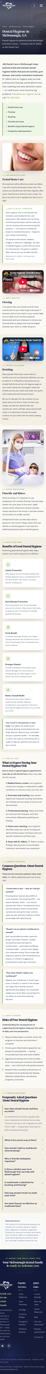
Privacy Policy (18, 1367)
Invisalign (22, 1310)
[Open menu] (41, 6)
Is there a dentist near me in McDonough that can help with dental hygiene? (19, 1172)
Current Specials (37, 1295)
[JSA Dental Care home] (8, 5)
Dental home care (15, 107)
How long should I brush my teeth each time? (21, 1194)
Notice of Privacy (6, 1367)
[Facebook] (2, 1345)
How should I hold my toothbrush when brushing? (21, 1149)
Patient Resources (38, 1310)
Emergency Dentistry (23, 1323)
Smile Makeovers (23, 1295)
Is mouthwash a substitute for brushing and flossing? (19, 1183)
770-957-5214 (12, 97)
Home (4, 26)
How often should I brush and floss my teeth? (21, 1110)
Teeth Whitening (23, 1303)
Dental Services (15, 26)
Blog (36, 1317)
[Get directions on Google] (8, 1345)
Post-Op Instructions (38, 1323)
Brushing (11, 117)
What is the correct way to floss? (21, 1140)
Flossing (11, 112)
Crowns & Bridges (23, 1315)
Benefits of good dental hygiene (21, 126)
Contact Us (38, 1337)
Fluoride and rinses (16, 122)
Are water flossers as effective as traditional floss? (21, 1204)
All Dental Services (22, 1330)
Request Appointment (39, 1330)
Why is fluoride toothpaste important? (18, 1160)
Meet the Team (37, 1303)
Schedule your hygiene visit (25, 94)
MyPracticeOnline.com (10, 1369)
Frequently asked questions (19, 131)
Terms (26, 1367)
